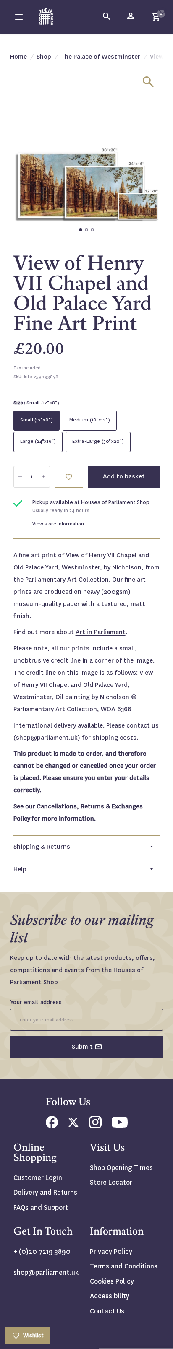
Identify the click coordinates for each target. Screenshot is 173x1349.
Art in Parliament (101, 632)
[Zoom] (148, 81)
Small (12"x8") (36, 420)
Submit (82, 1046)
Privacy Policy (111, 1251)
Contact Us (107, 1311)
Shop (44, 56)
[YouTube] (120, 1125)
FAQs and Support (40, 1207)
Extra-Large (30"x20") (97, 441)
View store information (58, 524)
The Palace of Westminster (100, 56)
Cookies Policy (112, 1281)
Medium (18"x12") (89, 420)
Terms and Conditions (123, 1266)
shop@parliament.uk (46, 1272)
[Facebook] (52, 1126)
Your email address (36, 1002)
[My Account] (131, 17)
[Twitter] (73, 1124)
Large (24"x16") (38, 441)
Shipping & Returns (41, 846)
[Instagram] (95, 1126)
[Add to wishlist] (162, 10)
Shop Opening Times (121, 1167)
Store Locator (111, 1182)
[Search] (107, 17)
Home (18, 56)
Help (19, 869)
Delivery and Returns (45, 1192)
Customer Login (37, 1177)
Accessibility (109, 1296)
